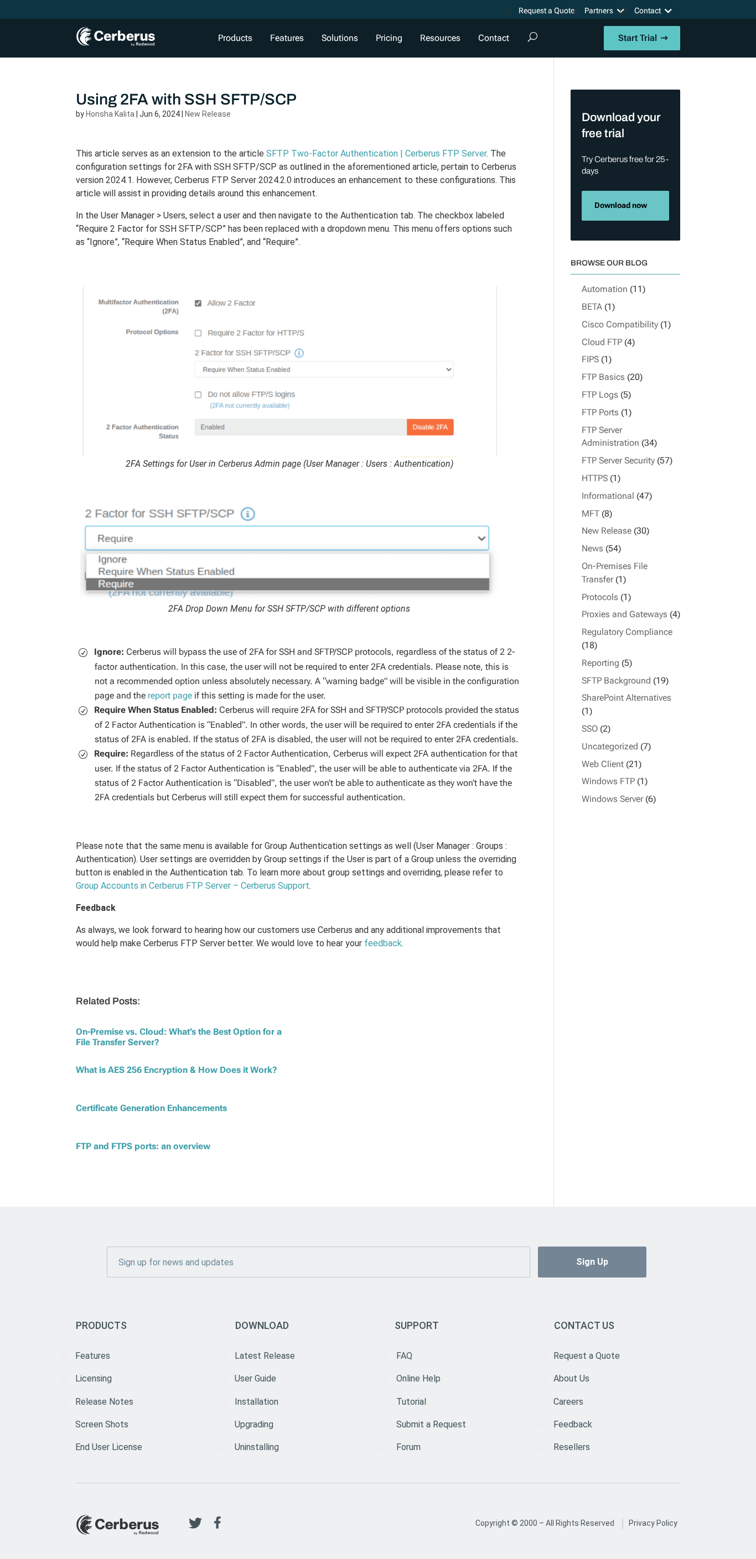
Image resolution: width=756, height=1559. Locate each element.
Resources (440, 38)
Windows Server (612, 799)
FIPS (590, 359)
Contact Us (584, 1325)
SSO (590, 728)
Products (235, 38)
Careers (568, 1401)
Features (287, 38)
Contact (647, 11)
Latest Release (265, 1356)
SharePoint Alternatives (626, 697)
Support (417, 1325)
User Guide (255, 1378)
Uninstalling (257, 1447)
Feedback (572, 1424)
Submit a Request (431, 1424)
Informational (608, 496)
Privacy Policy (653, 1523)
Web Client (603, 764)
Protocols (600, 597)
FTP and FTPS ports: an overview (143, 1146)
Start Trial (637, 38)
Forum (408, 1447)
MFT (590, 513)
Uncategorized (610, 746)
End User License (108, 1447)
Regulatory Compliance (627, 632)
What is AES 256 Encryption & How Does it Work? (176, 1070)
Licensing (93, 1378)
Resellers (571, 1447)
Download (262, 1325)
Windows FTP (608, 781)
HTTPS (595, 478)
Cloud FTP (602, 342)
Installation (256, 1401)
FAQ (404, 1356)
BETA (592, 306)
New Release (208, 114)
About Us (571, 1378)
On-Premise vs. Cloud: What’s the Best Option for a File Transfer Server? (179, 1036)
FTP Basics (603, 377)
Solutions (340, 38)
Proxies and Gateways (624, 614)
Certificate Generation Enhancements (151, 1108)
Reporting (600, 663)
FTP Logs (600, 394)
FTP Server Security (618, 460)
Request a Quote (546, 11)
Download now (620, 205)
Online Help (418, 1378)
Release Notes (104, 1401)
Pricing (389, 38)
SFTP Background (616, 680)
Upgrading (254, 1424)
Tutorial (411, 1401)
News (592, 548)
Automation (605, 289)
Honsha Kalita (110, 114)
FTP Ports (600, 412)
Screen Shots (101, 1424)
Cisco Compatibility (620, 324)
